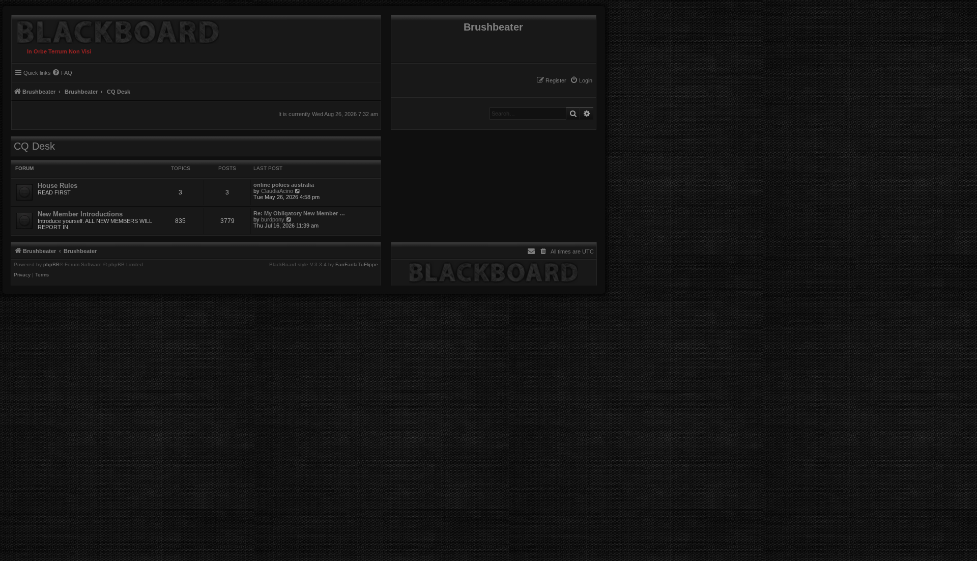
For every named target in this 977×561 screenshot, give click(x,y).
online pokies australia (283, 185)
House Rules (57, 185)
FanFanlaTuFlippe (356, 264)
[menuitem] (581, 80)
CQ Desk (34, 146)
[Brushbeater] (115, 29)
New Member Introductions (80, 214)
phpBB (51, 264)
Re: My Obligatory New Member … (299, 213)
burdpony (272, 219)
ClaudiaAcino (277, 191)
